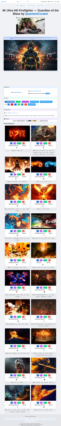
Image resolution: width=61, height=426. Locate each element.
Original (53, 238)
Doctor (19, 115)
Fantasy (28, 238)
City (12, 409)
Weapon (40, 152)
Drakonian (46, 178)
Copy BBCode (32, 104)
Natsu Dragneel (16, 267)
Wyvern (9, 409)
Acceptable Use (30, 418)
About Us (7, 418)
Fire (15, 150)
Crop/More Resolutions (46, 101)
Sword (44, 152)
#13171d (29, 120)
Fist (42, 181)
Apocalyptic (52, 267)
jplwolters (20, 350)
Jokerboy (47, 350)
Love (21, 150)
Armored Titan (51, 152)
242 (19, 316)
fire (17, 112)
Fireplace (26, 115)
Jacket (47, 152)
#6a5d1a (34, 120)
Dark (39, 267)
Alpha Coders (3, 1)
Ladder (46, 115)
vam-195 (46, 407)
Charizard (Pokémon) (16, 238)
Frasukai (46, 321)
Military (9, 115)
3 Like (18, 101)
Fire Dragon (17, 210)
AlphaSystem (20, 147)
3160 (20, 143)
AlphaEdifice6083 (20, 178)
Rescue (49, 115)
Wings (28, 294)
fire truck (13, 112)
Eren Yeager (15, 181)
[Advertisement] (30, 78)
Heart (27, 353)
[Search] (28, 1)
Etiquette (35, 418)
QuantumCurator (36, 13)
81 (19, 402)
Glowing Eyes (35, 152)
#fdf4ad (37, 120)
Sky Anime (51, 154)
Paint (42, 238)
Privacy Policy (15, 418)
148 (45, 260)
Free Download (10, 101)
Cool (49, 181)
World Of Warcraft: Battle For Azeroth (42, 355)
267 (19, 260)
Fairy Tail (24, 267)
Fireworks (16, 115)
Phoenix (51, 409)
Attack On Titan (36, 154)
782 (45, 143)
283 (45, 201)
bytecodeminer (20, 291)
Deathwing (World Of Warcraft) (40, 294)
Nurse (12, 115)
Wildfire (52, 115)
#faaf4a (32, 120)
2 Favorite (25, 101)
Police (22, 115)
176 (19, 201)
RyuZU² (46, 235)
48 (45, 375)
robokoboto (46, 147)
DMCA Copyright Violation (51, 418)
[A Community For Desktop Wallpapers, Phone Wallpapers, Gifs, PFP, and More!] (17, 5)
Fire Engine (30, 115)
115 (19, 287)
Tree (43, 353)
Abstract (46, 181)
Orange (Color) (14, 353)
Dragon (22, 238)
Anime (48, 154)
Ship (36, 267)
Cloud (50, 150)
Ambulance (35, 115)
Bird (41, 409)
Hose (43, 115)
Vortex (45, 267)
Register (58, 1)
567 (19, 174)
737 (45, 174)
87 (45, 346)
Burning (50, 355)
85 (45, 402)
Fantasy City (23, 411)
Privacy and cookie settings (30, 421)
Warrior (40, 353)
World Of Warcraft (43, 296)
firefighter (9, 112)
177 (45, 287)
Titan (47, 150)
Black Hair (43, 150)
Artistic (18, 150)
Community (51, 1)
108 (19, 375)
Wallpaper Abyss (22, 5)
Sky (52, 150)
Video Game (38, 296)
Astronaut (21, 382)
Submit (45, 1)
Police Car (39, 115)
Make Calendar (34, 101)
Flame (37, 150)
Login (55, 1)
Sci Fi (48, 267)
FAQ (11, 418)
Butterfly (45, 238)
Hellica (46, 291)
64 (45, 316)
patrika (46, 379)
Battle (19, 409)
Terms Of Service (22, 418)
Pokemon (9, 238)
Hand (10, 353)
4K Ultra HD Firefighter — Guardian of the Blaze (35, 5)
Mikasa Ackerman (43, 154)
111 (19, 346)
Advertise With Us (42, 418)
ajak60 (20, 321)
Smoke (37, 238)
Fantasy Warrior (12, 411)
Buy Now (48, 93)
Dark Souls (46, 382)
